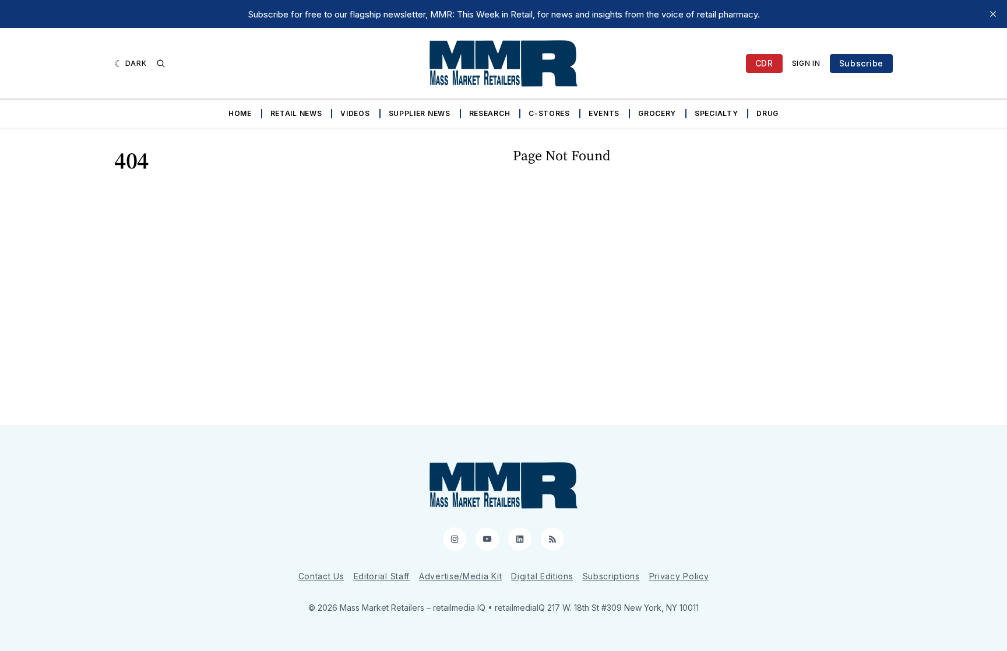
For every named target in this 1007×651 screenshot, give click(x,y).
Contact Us (321, 576)
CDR (764, 63)
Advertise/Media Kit (460, 576)
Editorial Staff (382, 576)
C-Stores (549, 113)
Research (489, 113)
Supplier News (419, 113)
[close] (993, 14)
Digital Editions (542, 576)
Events (604, 113)
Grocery (657, 113)
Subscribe (861, 63)
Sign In (806, 63)
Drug (767, 113)
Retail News (296, 113)
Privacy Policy (679, 576)
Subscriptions (611, 576)
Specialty (716, 113)
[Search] (161, 63)
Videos (354, 113)
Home (240, 113)
